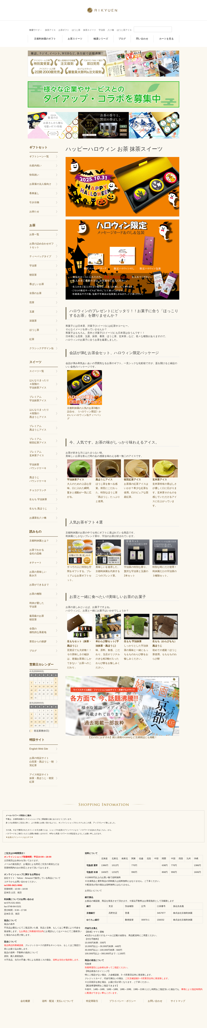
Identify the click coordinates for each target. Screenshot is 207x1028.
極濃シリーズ (100, 38)
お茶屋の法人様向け (40, 184)
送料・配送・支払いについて (57, 1001)
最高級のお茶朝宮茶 (36, 618)
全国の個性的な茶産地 (37, 630)
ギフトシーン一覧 (39, 156)
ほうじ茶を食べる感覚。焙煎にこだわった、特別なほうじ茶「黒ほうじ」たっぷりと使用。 (108, 490)
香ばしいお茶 (36, 284)
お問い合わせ (155, 1001)
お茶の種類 (35, 593)
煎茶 (31, 302)
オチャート (35, 562)
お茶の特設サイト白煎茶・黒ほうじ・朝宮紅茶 (41, 762)
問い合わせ (142, 38)
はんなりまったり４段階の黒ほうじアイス (39, 413)
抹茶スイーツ (89, 30)
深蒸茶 (33, 320)
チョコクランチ (37, 490)
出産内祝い (35, 165)
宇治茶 (102, 30)
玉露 (31, 311)
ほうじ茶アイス (124, 30)
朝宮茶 (33, 275)
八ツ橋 (111, 30)
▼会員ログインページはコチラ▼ (19, 837)
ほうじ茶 (76, 30)
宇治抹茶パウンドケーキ (37, 466)
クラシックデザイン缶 (41, 348)
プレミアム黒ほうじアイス (37, 428)
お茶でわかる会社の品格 (36, 552)
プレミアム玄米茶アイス (36, 453)
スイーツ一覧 (36, 371)
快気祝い (34, 174)
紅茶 (31, 339)
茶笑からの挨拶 (37, 641)
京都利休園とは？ (39, 540)
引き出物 (34, 202)
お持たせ (34, 211)
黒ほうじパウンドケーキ (37, 479)
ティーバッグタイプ (40, 256)
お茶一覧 (34, 234)
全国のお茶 (35, 293)
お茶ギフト (63, 30)
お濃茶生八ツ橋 (37, 517)
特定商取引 (92, 1001)
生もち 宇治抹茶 (38, 499)
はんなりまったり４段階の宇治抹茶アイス (39, 384)
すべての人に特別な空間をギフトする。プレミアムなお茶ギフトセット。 (79, 573)
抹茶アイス (50, 30)
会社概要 (25, 1001)
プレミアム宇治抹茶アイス (37, 399)
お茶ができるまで (39, 584)
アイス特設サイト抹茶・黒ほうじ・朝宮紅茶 (41, 778)
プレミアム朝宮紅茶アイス (37, 441)
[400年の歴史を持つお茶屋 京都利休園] (103, 11)
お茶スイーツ (75, 38)
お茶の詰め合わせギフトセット (41, 245)
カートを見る (166, 38)
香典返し (34, 193)
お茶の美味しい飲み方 (37, 574)
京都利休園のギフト (45, 38)
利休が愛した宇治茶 (36, 605)
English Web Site (38, 748)
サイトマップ (178, 1001)
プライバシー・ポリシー (122, 1001)
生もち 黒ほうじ (38, 508)
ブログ (122, 38)
